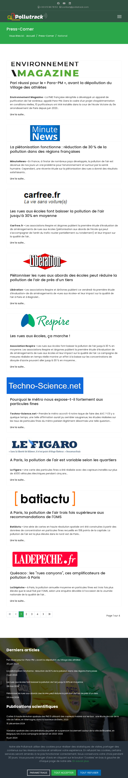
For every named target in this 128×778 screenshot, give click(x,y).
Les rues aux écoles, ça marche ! (40, 335)
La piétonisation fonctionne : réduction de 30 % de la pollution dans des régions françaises (58, 149)
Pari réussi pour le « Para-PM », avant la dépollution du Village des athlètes (61, 85)
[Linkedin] (70, 3)
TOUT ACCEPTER (64, 772)
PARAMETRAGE (38, 772)
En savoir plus (80, 761)
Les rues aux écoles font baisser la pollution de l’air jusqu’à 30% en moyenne (57, 213)
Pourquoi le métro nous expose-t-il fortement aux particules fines (56, 401)
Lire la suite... (17, 114)
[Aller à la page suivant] (43, 614)
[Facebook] (58, 3)
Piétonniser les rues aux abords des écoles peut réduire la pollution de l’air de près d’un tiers (63, 277)
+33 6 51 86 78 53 (49, 7)
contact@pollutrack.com (75, 7)
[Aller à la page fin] (49, 614)
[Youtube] (64, 3)
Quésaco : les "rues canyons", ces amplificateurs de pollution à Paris (57, 575)
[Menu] (119, 16)
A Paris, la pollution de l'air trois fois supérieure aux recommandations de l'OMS (57, 514)
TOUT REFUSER (89, 772)
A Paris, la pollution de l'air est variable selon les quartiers (63, 460)
